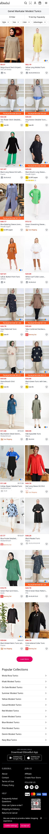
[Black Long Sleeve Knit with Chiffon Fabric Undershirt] (12, 149)
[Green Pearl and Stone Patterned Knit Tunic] (12, 568)
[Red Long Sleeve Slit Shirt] (37, 463)
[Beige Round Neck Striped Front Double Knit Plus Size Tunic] (12, 44)
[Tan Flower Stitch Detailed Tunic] (12, 97)
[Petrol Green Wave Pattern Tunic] (37, 568)
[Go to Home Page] (5, 3)
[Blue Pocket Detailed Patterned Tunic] (12, 516)
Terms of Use (8, 781)
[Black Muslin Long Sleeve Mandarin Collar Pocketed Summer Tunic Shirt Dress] (37, 149)
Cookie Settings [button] (11, 825)
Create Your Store (33, 777)
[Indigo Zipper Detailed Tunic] (12, 463)
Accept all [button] (25, 825)
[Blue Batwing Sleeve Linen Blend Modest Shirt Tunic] (12, 202)
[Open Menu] (46, 3)
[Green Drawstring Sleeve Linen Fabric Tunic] (37, 202)
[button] (5, 22)
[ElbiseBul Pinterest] (32, 787)
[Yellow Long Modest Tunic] (37, 44)
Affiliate (28, 773)
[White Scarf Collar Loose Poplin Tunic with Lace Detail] (37, 254)
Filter (13, 17)
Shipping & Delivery (11, 809)
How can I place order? (12, 805)
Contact (5, 777)
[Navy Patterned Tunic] (12, 306)
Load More (24, 659)
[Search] (25, 3)
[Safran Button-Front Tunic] (12, 254)
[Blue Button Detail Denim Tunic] (12, 411)
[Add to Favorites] (22, 73)
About (4, 773)
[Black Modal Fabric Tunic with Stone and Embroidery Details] (12, 620)
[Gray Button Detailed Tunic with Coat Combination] (37, 97)
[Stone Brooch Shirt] (12, 359)
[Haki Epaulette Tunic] (37, 411)
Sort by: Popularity (38, 17)
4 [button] (22, 372)
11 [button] (22, 215)
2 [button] (22, 165)
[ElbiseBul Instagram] (37, 787)
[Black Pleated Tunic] (37, 516)
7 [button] (22, 110)
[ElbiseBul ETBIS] (36, 804)
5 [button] (47, 162)
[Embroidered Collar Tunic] (37, 620)
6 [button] (47, 61)
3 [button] (47, 320)
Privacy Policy (8, 785)
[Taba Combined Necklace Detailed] (37, 306)
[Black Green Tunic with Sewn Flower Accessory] (37, 359)
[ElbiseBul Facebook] (27, 787)
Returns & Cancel (9, 813)
